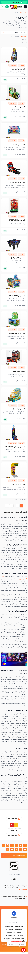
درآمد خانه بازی (18, 929)
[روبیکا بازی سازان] (7, 849)
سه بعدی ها (7, 938)
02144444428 (23, 901)
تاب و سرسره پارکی (11, 932)
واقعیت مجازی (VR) (10, 935)
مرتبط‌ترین (23, 36)
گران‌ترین (10, 36)
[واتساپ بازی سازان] (12, 845)
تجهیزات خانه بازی (19, 926)
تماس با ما (19, 932)
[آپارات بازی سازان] (16, 845)
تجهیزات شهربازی (9, 926)
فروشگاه (21, 13)
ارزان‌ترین (17, 36)
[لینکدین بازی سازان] (7, 845)
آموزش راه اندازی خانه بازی (18, 938)
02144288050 (23, 890)
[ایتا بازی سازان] (12, 849)
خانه (26, 13)
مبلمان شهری (20, 935)
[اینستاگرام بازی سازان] (25, 845)
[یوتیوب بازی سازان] (25, 849)
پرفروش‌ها (24, 39)
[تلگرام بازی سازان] (20, 849)
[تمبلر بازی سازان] (3, 845)
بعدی (7, 506)
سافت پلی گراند (9, 929)
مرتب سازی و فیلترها (20, 32)
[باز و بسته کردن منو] (25, 6)
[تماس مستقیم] (7, 6)
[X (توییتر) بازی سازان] (20, 845)
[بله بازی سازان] (16, 849)
